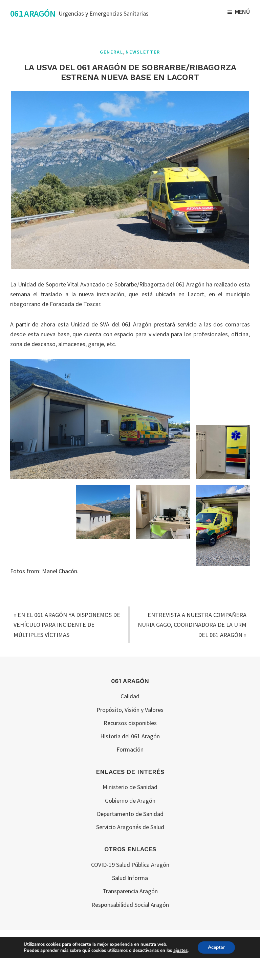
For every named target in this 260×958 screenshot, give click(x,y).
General (111, 52)
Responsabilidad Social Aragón (130, 905)
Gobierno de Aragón (130, 800)
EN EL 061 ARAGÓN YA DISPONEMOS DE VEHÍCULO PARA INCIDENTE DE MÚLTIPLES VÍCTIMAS (67, 625)
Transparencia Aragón (130, 891)
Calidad (130, 696)
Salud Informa (130, 878)
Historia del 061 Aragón (130, 736)
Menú (242, 12)
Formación (130, 749)
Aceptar (216, 947)
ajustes (180, 950)
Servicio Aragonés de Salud (130, 827)
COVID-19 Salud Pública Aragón (130, 865)
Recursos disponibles (130, 723)
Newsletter (143, 52)
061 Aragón (32, 13)
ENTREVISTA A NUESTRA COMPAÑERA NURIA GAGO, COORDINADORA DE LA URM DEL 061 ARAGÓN (192, 625)
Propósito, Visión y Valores (130, 710)
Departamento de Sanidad (130, 814)
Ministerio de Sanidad (130, 787)
